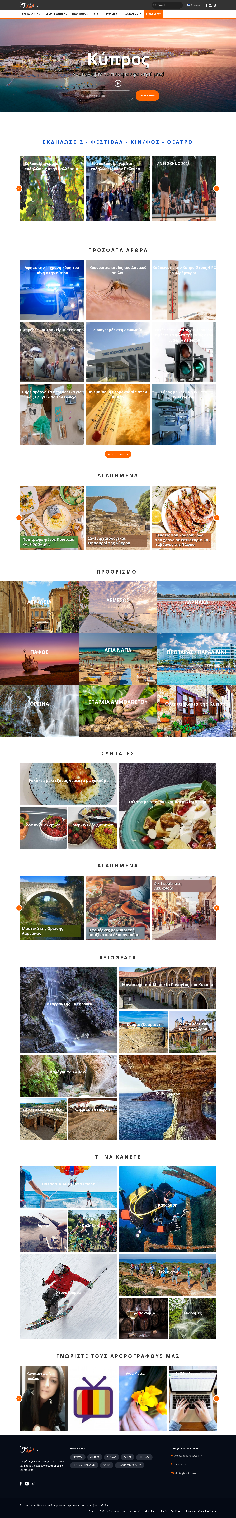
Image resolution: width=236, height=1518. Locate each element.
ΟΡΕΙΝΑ (106, 1465)
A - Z (96, 14)
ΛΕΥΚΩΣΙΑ (78, 1457)
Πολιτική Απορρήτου (112, 1511)
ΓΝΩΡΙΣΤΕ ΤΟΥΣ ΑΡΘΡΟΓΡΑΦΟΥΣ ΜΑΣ (118, 1356)
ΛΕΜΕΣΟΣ (94, 1457)
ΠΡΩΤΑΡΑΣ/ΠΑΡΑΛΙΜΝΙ (84, 1465)
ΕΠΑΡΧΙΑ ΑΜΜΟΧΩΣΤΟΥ (129, 1465)
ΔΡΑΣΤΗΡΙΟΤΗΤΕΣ (55, 14)
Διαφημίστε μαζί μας (143, 1511)
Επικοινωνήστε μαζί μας (201, 1511)
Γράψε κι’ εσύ (153, 14)
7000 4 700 (181, 1464)
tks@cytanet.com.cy (186, 1473)
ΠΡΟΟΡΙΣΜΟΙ (79, 14)
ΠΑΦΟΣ (127, 1457)
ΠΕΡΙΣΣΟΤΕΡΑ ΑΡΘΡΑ (118, 454)
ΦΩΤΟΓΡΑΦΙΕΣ (133, 14)
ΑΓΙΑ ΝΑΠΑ (144, 1457)
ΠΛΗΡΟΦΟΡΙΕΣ (30, 14)
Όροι (92, 1511)
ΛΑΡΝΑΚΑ (111, 1457)
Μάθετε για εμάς (171, 1511)
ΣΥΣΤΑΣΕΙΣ (111, 14)
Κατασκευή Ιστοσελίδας (95, 1505)
